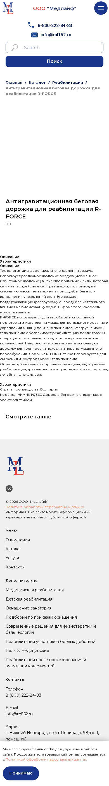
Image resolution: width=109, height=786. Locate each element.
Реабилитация (67, 82)
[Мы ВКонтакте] (9, 488)
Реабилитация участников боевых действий (50, 641)
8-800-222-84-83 (55, 25)
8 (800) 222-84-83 (23, 695)
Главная (14, 82)
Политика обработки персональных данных (45, 507)
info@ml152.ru (56, 34)
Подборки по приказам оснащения (41, 617)
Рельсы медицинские (27, 650)
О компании (18, 539)
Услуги (12, 557)
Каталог (37, 82)
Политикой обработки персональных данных (46, 759)
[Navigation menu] (101, 8)
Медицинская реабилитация (35, 589)
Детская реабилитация (29, 599)
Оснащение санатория (28, 608)
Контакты (15, 567)
